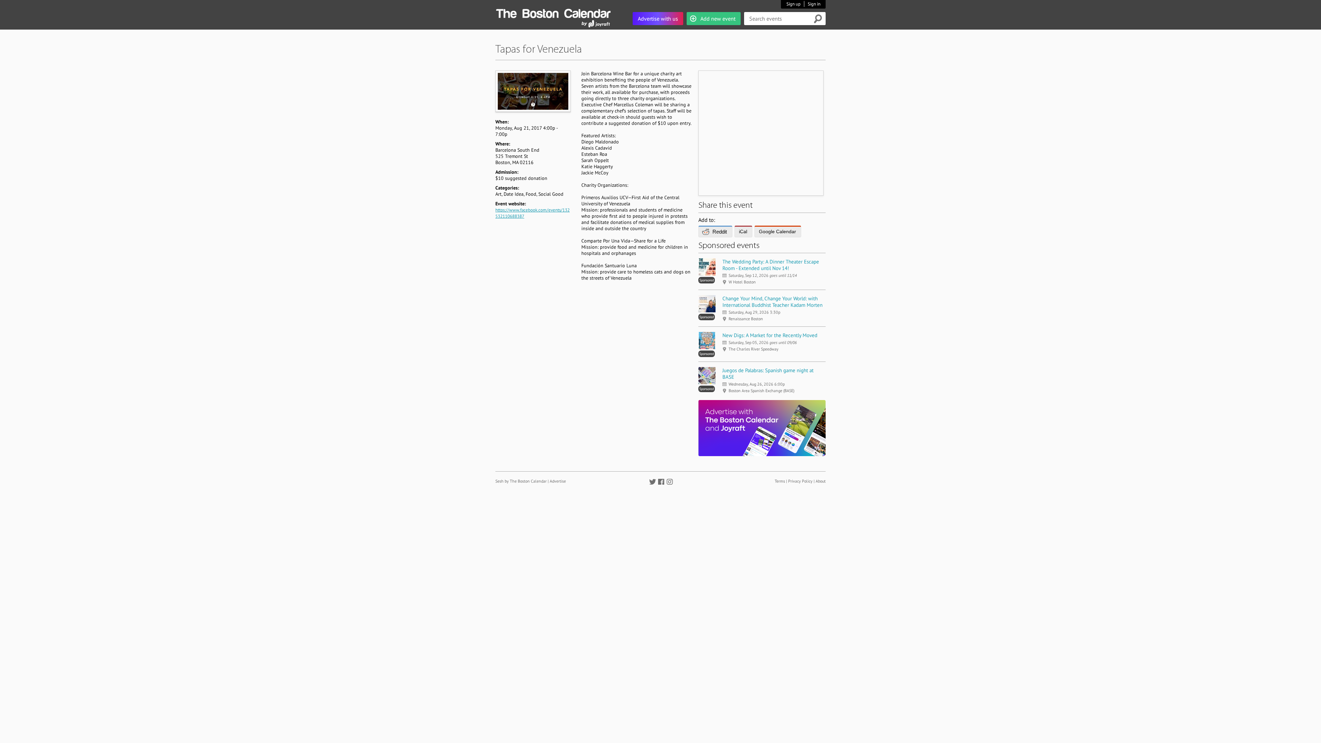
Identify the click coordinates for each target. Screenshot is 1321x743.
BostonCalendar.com (553, 12)
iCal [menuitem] (743, 231)
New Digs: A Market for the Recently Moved (769, 335)
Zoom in (532, 91)
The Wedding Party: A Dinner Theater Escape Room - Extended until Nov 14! (770, 264)
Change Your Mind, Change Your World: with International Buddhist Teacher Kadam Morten (772, 301)
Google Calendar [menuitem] (777, 231)
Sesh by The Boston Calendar (521, 481)
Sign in (814, 4)
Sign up (793, 4)
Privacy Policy (800, 481)
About (821, 481)
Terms (780, 481)
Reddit (719, 232)
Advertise (558, 481)
